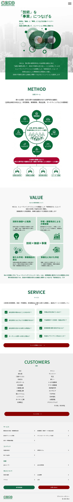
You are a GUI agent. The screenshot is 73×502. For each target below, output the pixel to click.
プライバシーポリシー (63, 496)
